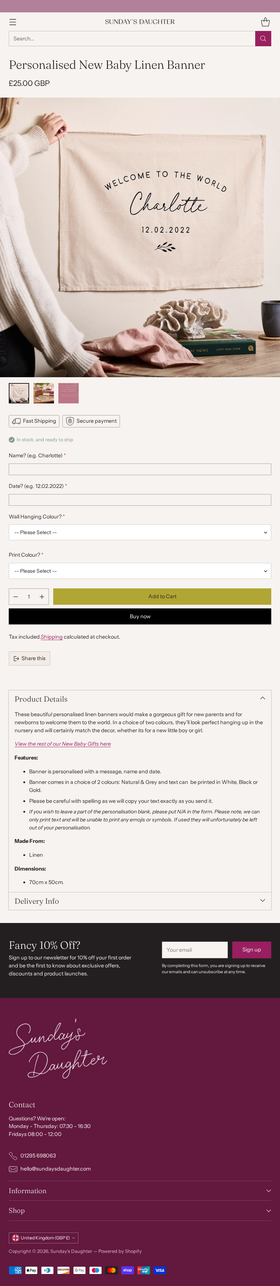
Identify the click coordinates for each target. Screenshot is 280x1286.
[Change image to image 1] (19, 393)
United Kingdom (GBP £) (45, 1237)
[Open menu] (12, 21)
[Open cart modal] (265, 21)
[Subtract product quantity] (15, 596)
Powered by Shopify (120, 1251)
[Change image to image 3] (68, 393)
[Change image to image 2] (44, 393)
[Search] (263, 38)
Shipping (52, 637)
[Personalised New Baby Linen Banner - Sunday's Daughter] (140, 237)
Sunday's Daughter (71, 1251)
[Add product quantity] (41, 596)
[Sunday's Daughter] (140, 21)
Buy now (140, 616)
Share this (34, 658)
